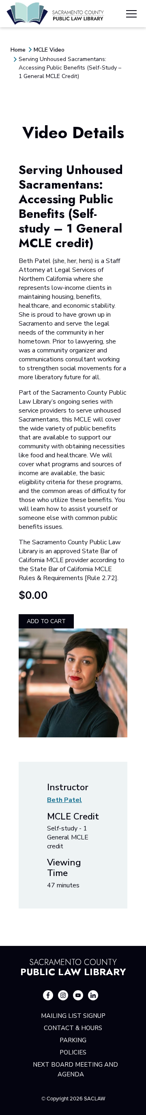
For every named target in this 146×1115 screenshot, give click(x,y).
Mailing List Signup (73, 1016)
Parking (73, 1040)
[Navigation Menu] (131, 15)
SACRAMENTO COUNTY (73, 966)
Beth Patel (64, 799)
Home (18, 50)
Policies (73, 1052)
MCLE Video (49, 50)
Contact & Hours (73, 1028)
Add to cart (46, 621)
